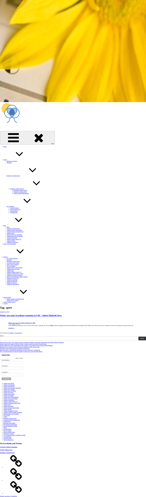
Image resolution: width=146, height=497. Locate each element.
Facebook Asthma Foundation (8, 447)
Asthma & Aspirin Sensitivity (14, 275)
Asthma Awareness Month (10, 398)
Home (5, 146)
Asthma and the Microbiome (21, 193)
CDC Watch (6, 415)
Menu (52, 143)
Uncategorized (7, 437)
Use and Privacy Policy (13, 263)
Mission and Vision (12, 161)
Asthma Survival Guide (13, 269)
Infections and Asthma (9, 423)
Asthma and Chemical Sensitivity (12, 388)
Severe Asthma (7, 430)
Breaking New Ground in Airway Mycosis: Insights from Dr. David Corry (20, 347)
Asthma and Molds (8, 395)
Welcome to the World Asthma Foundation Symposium (14, 348)
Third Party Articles (8, 433)
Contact (5, 303)
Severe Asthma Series (9, 432)
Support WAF (7, 297)
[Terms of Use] (16, 493)
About (5, 159)
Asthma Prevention (12, 238)
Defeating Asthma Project (17, 189)
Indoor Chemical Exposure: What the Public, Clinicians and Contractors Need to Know (23, 344)
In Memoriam (13, 212)
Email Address (6, 360)
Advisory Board (14, 208)
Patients (5, 257)
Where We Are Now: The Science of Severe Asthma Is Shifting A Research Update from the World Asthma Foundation (32, 342)
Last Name (5, 372)
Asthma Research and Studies (15, 236)
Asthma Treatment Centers (10, 411)
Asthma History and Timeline (14, 267)
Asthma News (10, 233)
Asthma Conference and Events (11, 403)
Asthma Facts (10, 270)
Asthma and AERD (8, 383)
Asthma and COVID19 (9, 391)
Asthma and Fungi (8, 392)
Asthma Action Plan (12, 280)
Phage (5, 427)
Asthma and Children (9, 389)
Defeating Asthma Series (13, 175)
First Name (5, 366)
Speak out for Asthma (12, 300)
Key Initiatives (11, 206)
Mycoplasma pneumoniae (10, 424)
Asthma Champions (8, 400)
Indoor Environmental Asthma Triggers (17, 276)
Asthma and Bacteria (9, 386)
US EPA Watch (7, 438)
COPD (5, 417)
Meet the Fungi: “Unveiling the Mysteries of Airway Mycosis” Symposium (20, 350)
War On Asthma (11, 266)
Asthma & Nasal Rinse (13, 284)
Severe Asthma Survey (9, 302)
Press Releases (14, 211)
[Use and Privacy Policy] (16, 467)
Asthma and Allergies (12, 242)
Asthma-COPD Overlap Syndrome (12, 412)
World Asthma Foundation (7, 126)
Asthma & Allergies (12, 281)
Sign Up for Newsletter (9, 244)
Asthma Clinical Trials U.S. (14, 239)
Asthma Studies (11, 241)
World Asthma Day (15, 209)
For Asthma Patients (12, 258)
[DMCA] (16, 480)
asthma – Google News (16, 333)
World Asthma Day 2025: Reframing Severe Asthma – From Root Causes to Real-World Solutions (26, 345)
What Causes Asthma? (13, 264)
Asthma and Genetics (9, 394)
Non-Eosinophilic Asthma (10, 426)
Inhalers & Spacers (12, 283)
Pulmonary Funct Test (13, 278)
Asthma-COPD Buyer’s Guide (15, 273)
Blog (4, 225)
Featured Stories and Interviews (15, 231)
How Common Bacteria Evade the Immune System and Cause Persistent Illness (21, 351)
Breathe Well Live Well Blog (14, 234)
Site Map (9, 162)
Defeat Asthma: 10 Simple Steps (15, 299)
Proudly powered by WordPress (8, 496)
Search (2, 336)
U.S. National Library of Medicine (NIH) (14, 435)
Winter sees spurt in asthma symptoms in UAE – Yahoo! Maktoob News (31, 315)
